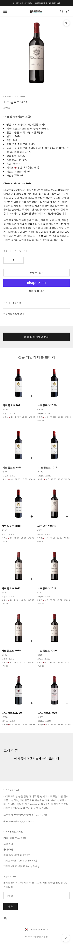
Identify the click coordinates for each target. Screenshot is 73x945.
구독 (10, 906)
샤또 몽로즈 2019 (12, 467)
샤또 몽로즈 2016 (11, 525)
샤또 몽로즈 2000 (12, 712)
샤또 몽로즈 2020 (47, 405)
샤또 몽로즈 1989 (47, 712)
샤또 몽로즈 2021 (12, 405)
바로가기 (33, 167)
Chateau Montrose (14, 96)
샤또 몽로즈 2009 (47, 650)
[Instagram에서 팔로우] (5, 918)
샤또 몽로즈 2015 (46, 525)
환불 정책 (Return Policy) (17, 854)
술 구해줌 (8, 849)
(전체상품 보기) (36, 124)
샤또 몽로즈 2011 (46, 588)
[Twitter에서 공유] (15, 251)
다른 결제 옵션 (36, 291)
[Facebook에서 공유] (11, 251)
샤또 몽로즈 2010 (11, 650)
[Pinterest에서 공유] (20, 251)
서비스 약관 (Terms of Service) (20, 860)
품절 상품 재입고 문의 (36, 336)
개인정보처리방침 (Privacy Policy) (21, 866)
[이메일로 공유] (25, 251)
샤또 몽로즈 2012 (11, 588)
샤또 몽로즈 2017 (47, 467)
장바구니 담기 (36, 272)
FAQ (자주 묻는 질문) (14, 838)
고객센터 (8, 843)
